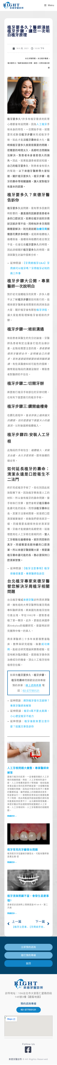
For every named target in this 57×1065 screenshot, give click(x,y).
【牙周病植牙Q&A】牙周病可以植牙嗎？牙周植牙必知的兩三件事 (30, 268)
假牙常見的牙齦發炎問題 (22, 849)
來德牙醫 (28, 599)
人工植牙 (41, 124)
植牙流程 (41, 309)
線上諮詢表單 (33, 685)
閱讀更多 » (12, 816)
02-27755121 (31, 690)
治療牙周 (41, 229)
